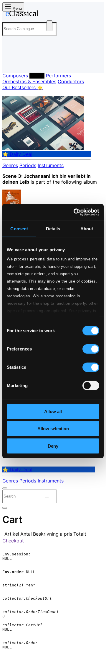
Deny (53, 445)
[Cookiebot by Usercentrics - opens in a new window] (74, 212)
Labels (36, 76)
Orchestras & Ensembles (29, 81)
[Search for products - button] (49, 25)
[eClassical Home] (51, 14)
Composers (15, 76)
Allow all (53, 411)
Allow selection (53, 428)
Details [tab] (53, 228)
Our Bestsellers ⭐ (22, 87)
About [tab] (86, 228)
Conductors (71, 81)
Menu (16, 8)
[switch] (90, 348)
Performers (58, 76)
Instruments (51, 165)
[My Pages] (10, 63)
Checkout (13, 541)
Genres (10, 165)
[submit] (47, 497)
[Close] (4, 488)
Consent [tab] (19, 228)
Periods (27, 165)
